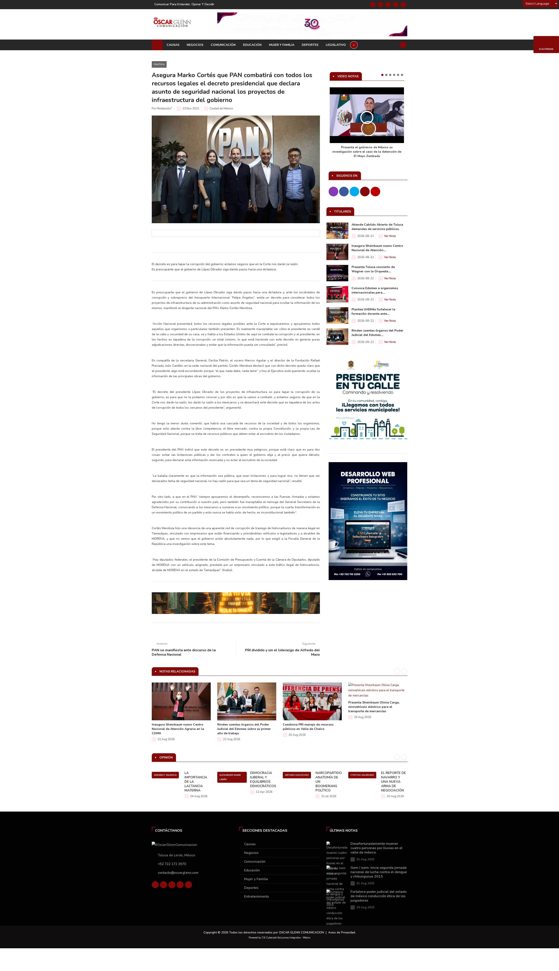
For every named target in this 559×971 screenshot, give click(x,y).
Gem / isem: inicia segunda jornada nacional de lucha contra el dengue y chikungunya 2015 (378, 872)
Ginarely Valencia (165, 775)
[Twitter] (380, 4)
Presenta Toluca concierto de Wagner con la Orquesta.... (373, 269)
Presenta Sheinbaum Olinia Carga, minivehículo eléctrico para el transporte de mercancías (373, 706)
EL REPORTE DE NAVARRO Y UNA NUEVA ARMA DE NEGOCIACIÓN (393, 782)
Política (159, 64)
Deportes (310, 45)
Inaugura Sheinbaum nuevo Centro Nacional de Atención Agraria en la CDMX (178, 728)
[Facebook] (373, 4)
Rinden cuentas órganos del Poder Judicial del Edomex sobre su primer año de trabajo (244, 728)
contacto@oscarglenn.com (178, 873)
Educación (252, 45)
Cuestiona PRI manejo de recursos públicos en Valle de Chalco (308, 726)
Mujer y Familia (281, 45)
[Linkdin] (388, 4)
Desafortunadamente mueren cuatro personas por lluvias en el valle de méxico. (376, 848)
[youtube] (396, 4)
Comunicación (223, 45)
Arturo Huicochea (297, 775)
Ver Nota (390, 236)
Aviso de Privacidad (341, 932)
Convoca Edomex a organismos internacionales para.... (375, 290)
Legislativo (336, 45)
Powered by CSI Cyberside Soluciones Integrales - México (279, 937)
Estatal (335, 291)
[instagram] (403, 4)
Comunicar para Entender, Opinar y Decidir (184, 4)
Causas (173, 45)
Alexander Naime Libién (230, 777)
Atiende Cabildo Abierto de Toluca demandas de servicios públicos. (377, 227)
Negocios (195, 45)
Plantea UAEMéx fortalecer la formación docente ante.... (373, 311)
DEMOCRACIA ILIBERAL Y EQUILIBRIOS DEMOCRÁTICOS (263, 779)
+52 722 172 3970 (172, 864)
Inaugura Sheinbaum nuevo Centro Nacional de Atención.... (377, 248)
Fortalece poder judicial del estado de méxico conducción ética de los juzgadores (378, 896)
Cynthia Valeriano (362, 775)
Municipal (336, 227)
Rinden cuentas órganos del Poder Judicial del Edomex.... (377, 332)
